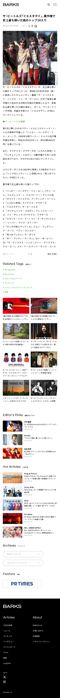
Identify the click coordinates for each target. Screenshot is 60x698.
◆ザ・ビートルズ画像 (14, 121)
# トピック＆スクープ (12, 278)
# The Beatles (9, 269)
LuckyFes (7, 663)
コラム (6, 652)
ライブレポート (9, 647)
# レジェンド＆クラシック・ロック (17, 287)
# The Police (8, 274)
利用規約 (36, 636)
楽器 (5, 658)
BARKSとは (37, 625)
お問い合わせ (38, 630)
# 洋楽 (5, 292)
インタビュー (8, 641)
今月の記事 (7, 625)
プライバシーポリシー (42, 641)
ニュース (6, 630)
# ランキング (8, 283)
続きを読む (52, 254)
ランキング (7, 636)
